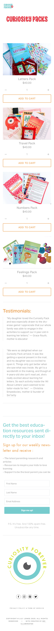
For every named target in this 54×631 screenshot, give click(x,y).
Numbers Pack (27, 207)
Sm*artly (11, 395)
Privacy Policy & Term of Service (27, 608)
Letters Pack (27, 79)
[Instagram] (24, 596)
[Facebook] (18, 596)
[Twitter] (35, 596)
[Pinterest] (30, 596)
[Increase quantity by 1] (48, 90)
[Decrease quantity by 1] (5, 90)
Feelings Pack (27, 272)
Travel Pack (27, 143)
